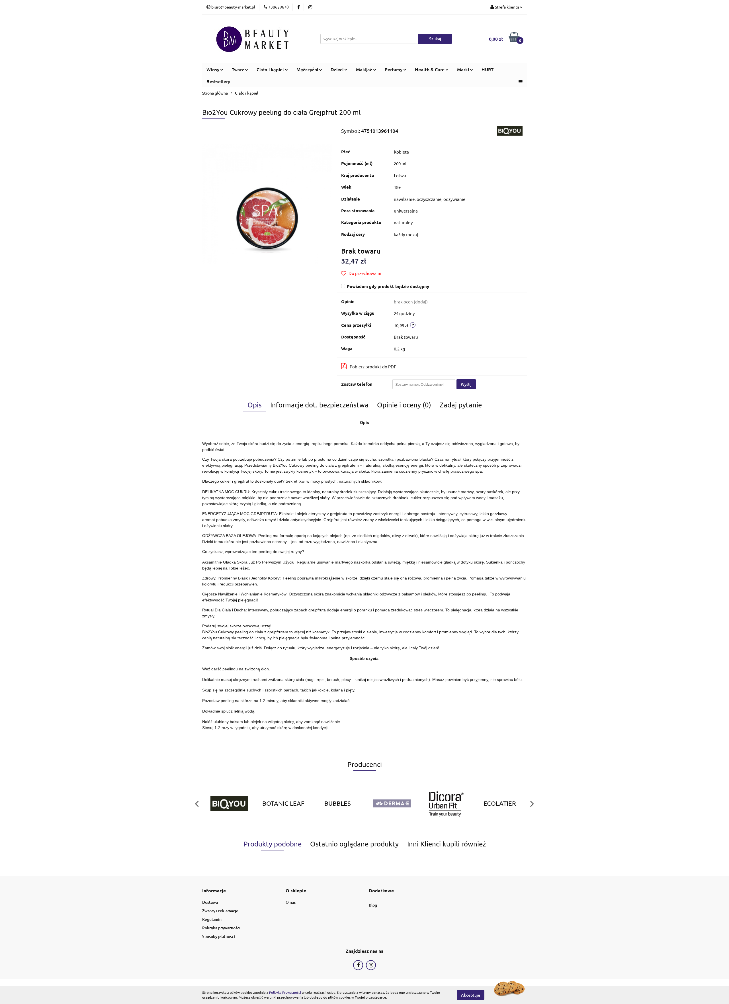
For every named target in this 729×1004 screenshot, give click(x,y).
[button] (214, 890)
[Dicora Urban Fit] (446, 803)
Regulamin (212, 919)
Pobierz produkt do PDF (373, 366)
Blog (373, 905)
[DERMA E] (391, 803)
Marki (463, 69)
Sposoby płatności (218, 936)
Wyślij (466, 384)
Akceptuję (470, 994)
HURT (487, 69)
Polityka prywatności (221, 927)
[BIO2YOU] (510, 129)
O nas (291, 902)
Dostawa (210, 902)
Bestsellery (218, 81)
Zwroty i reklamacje (220, 910)
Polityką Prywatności (285, 992)
